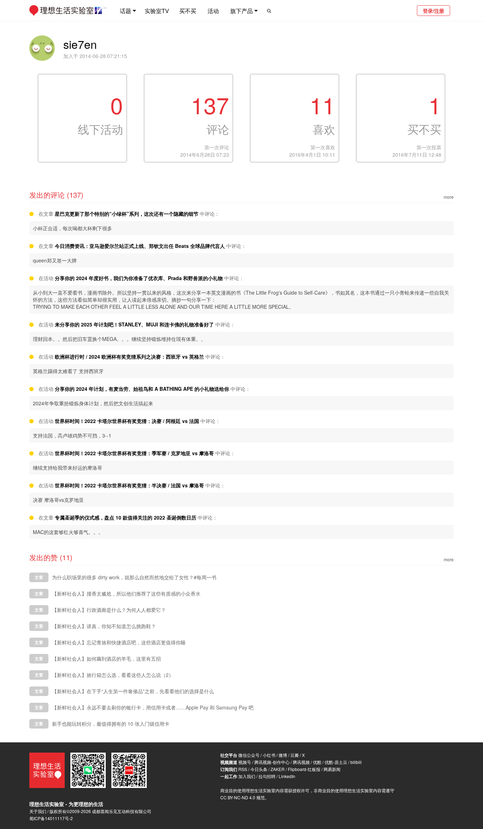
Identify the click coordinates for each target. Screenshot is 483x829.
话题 (125, 11)
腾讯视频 (301, 762)
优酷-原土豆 (336, 762)
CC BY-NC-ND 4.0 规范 (242, 797)
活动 (213, 11)
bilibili (356, 762)
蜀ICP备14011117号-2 (51, 818)
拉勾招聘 (266, 776)
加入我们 (246, 776)
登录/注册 (433, 10)
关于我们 (37, 811)
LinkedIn (287, 776)
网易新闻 (332, 769)
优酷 (317, 762)
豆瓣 (294, 755)
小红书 (269, 755)
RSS (242, 769)
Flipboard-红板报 (304, 769)
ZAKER (277, 769)
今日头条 (258, 769)
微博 (283, 755)
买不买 (187, 11)
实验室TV (157, 11)
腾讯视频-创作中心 (272, 762)
